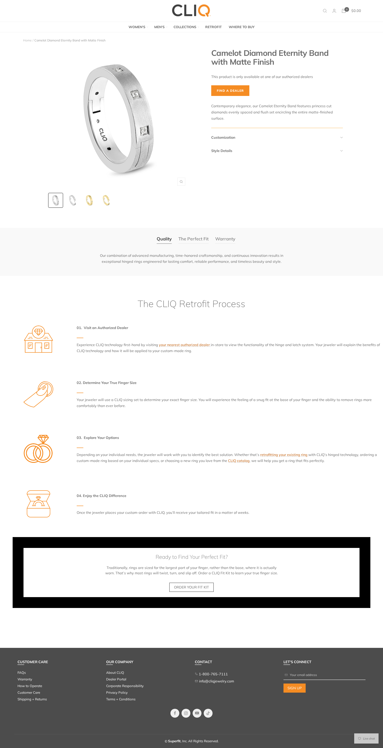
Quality (164, 239)
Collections (185, 27)
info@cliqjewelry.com (216, 681)
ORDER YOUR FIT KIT (191, 587)
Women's (137, 27)
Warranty (225, 239)
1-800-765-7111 (213, 674)
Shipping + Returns (32, 699)
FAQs (22, 672)
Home (27, 40)
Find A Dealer (230, 91)
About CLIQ (115, 672)
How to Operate (30, 686)
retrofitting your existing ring (284, 454)
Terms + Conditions (120, 699)
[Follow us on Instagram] (186, 713)
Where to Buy (241, 27)
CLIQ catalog (239, 460)
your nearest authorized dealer (185, 345)
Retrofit (213, 27)
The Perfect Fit (193, 239)
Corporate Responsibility (125, 686)
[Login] (334, 11)
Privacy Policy (117, 692)
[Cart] (344, 11)
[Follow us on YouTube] (197, 713)
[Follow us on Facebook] (174, 713)
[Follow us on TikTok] (208, 713)
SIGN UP (294, 688)
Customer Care (29, 692)
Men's (159, 27)
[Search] (325, 11)
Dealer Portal (116, 679)
